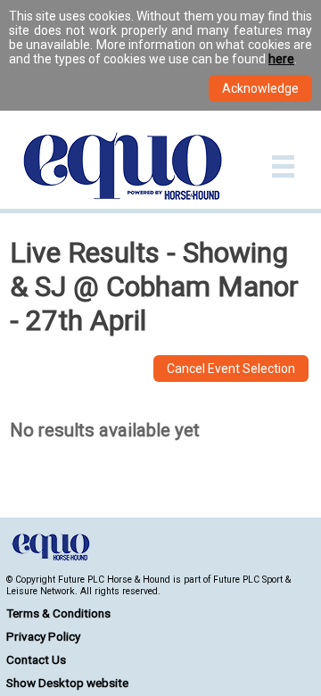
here (281, 59)
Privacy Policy (43, 636)
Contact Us (36, 659)
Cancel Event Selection (231, 368)
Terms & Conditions (58, 613)
